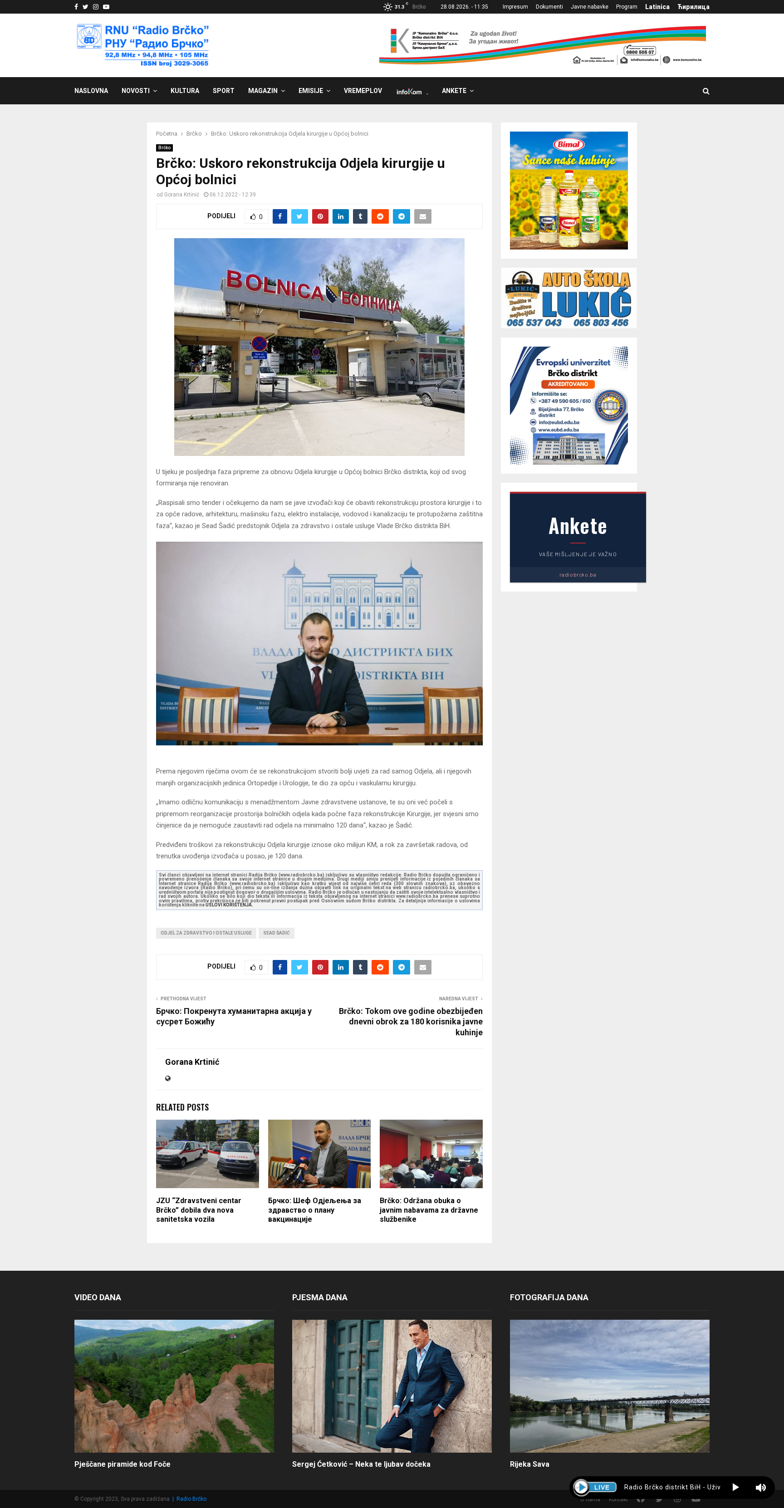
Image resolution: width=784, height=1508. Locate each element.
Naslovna (91, 90)
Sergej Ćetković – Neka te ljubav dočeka (361, 1464)
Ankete (454, 90)
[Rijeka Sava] (610, 1386)
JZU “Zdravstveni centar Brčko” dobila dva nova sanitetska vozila (198, 1210)
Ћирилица (693, 6)
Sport (224, 90)
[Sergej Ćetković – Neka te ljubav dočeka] (392, 1386)
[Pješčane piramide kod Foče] (174, 1386)
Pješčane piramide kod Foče (122, 1464)
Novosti (136, 90)
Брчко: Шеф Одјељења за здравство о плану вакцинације (314, 1210)
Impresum (515, 7)
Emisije (311, 90)
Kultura (185, 90)
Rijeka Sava (529, 1464)
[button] (736, 1487)
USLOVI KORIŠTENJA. (229, 904)
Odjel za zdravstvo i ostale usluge (206, 932)
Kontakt (618, 1499)
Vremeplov (363, 90)
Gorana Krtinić (181, 194)
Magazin (263, 90)
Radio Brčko (191, 1499)
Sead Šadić (276, 932)
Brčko (164, 147)
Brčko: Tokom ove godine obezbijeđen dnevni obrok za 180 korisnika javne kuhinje (411, 1022)
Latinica (657, 6)
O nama (590, 1499)
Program (626, 7)
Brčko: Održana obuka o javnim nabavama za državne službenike (429, 1210)
